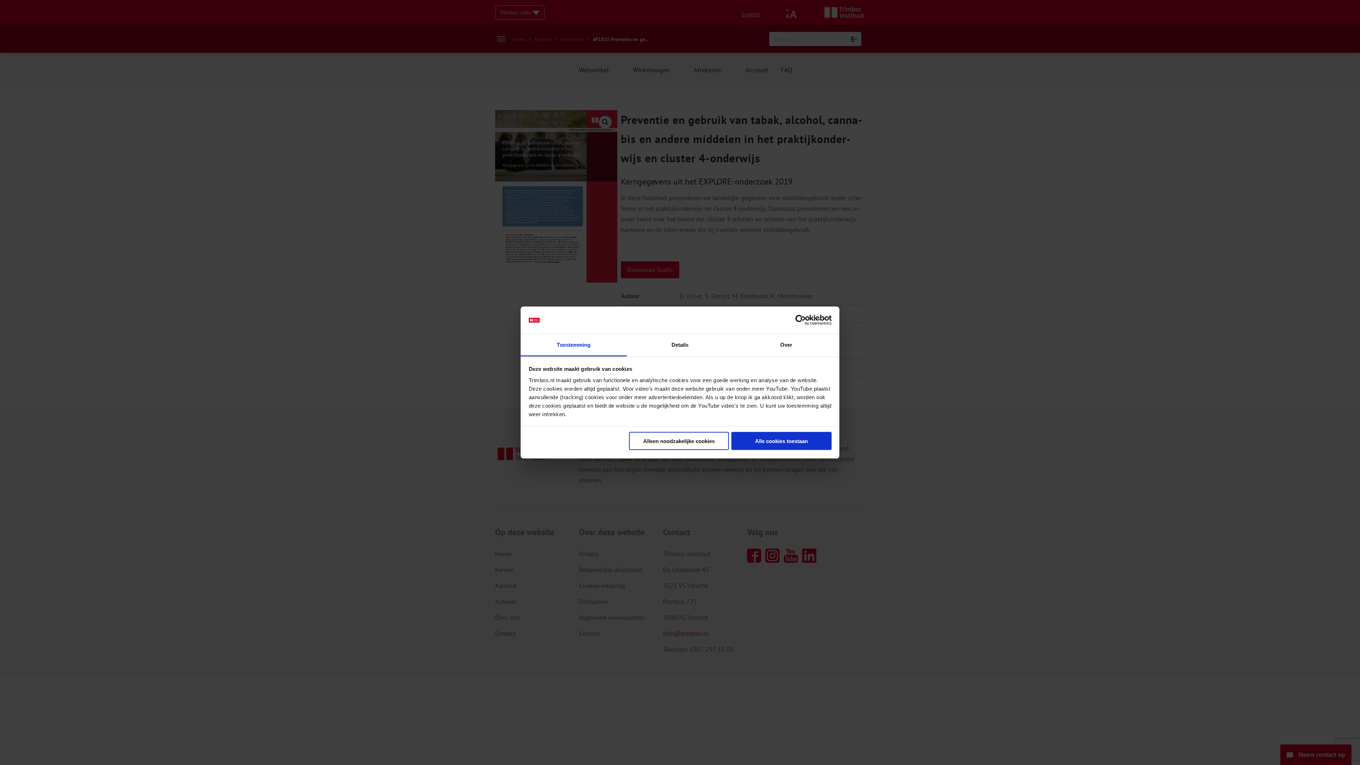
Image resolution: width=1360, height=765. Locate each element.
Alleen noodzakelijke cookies (679, 441)
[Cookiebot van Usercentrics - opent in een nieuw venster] (801, 320)
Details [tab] (680, 344)
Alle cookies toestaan (781, 441)
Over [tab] (786, 344)
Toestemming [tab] (573, 344)
